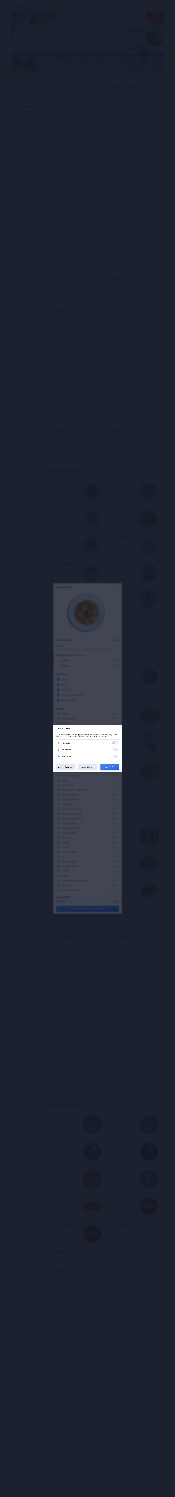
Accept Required (65, 767)
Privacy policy (102, 736)
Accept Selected (88, 767)
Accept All (109, 767)
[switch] (115, 742)
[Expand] (58, 743)
